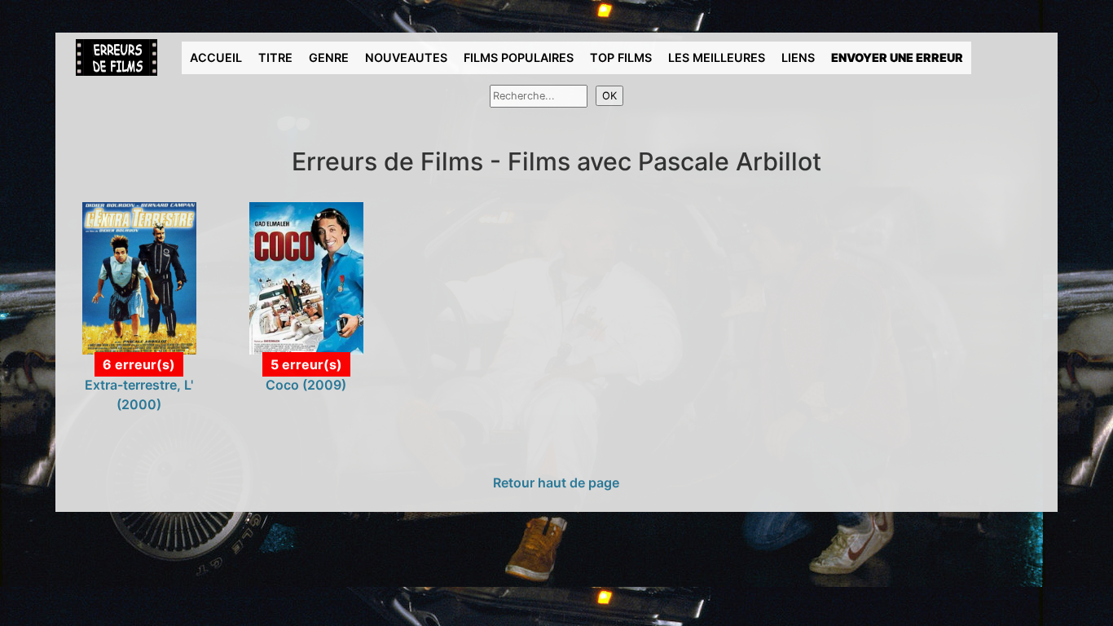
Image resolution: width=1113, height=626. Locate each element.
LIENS (798, 57)
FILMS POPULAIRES (519, 57)
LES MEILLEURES (716, 57)
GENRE (329, 57)
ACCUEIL (216, 57)
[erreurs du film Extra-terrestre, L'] (139, 277)
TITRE (275, 57)
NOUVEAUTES (406, 57)
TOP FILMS (621, 57)
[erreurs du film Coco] (306, 277)
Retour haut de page (556, 482)
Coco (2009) (306, 385)
